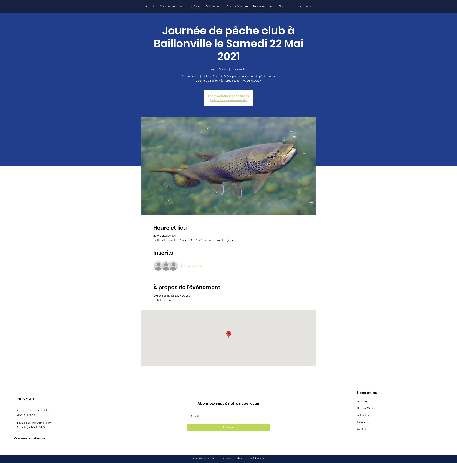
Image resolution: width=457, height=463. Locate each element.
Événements (364, 422)
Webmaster (38, 438)
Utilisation (240, 458)
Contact (361, 429)
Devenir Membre (367, 408)
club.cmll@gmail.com (38, 422)
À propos (362, 401)
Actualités (363, 415)
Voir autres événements (228, 100)
